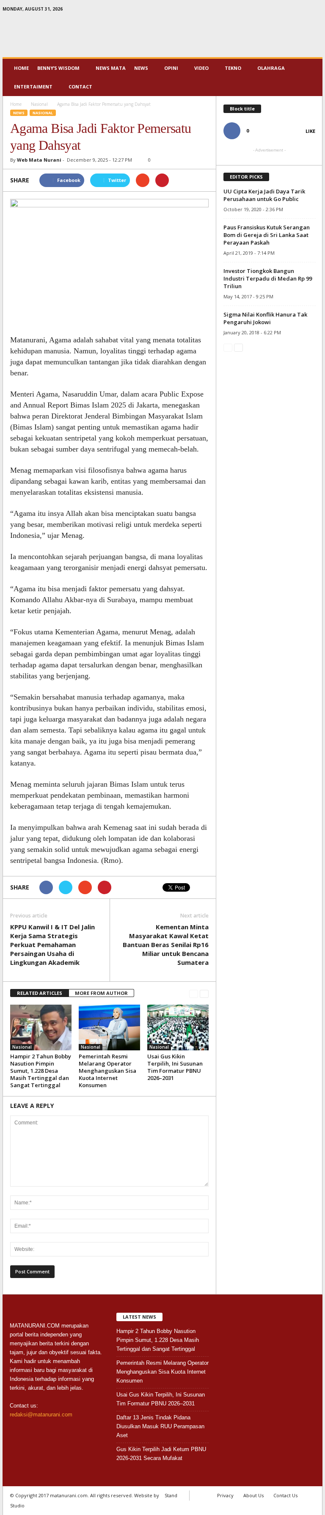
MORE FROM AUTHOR (101, 993)
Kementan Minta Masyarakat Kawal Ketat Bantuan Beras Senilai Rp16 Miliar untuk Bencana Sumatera (166, 945)
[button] (309, 77)
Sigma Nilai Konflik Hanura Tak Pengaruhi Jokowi (265, 318)
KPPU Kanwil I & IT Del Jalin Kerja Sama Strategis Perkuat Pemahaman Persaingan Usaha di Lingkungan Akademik (52, 945)
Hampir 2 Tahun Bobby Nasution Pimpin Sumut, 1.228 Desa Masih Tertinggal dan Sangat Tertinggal (40, 1070)
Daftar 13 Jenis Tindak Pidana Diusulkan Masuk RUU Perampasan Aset (160, 1426)
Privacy (225, 1495)
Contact (80, 86)
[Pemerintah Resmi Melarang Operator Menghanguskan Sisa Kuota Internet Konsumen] (109, 1027)
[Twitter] (303, 10)
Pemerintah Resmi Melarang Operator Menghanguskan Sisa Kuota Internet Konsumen (107, 1070)
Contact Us (285, 1495)
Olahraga (271, 68)
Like (310, 131)
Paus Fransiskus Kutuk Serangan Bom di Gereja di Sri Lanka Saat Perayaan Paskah (266, 234)
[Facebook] (290, 10)
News (141, 68)
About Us (253, 1495)
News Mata (111, 68)
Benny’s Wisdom (58, 68)
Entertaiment (33, 86)
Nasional (43, 113)
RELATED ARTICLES (39, 993)
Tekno (233, 68)
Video (201, 68)
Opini (171, 68)
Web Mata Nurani (39, 160)
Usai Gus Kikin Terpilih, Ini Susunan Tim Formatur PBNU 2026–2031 (175, 1067)
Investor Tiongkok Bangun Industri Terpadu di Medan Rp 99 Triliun (267, 278)
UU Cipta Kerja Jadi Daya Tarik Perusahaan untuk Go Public (264, 195)
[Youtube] (316, 10)
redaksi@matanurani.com (41, 1414)
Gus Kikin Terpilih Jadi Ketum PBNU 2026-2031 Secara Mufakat (161, 1453)
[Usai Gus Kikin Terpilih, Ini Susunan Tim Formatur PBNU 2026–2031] (178, 1027)
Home (21, 68)
